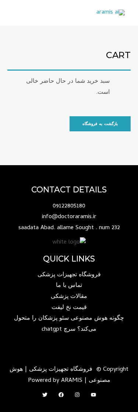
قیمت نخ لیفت (69, 308)
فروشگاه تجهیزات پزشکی (69, 275)
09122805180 (69, 206)
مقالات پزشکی (69, 297)
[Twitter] (44, 394)
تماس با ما (69, 286)
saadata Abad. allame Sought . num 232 (69, 228)
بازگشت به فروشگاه (100, 123)
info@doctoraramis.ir (69, 217)
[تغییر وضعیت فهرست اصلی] (15, 13)
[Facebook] (61, 394)
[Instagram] (77, 394)
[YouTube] (93, 394)
